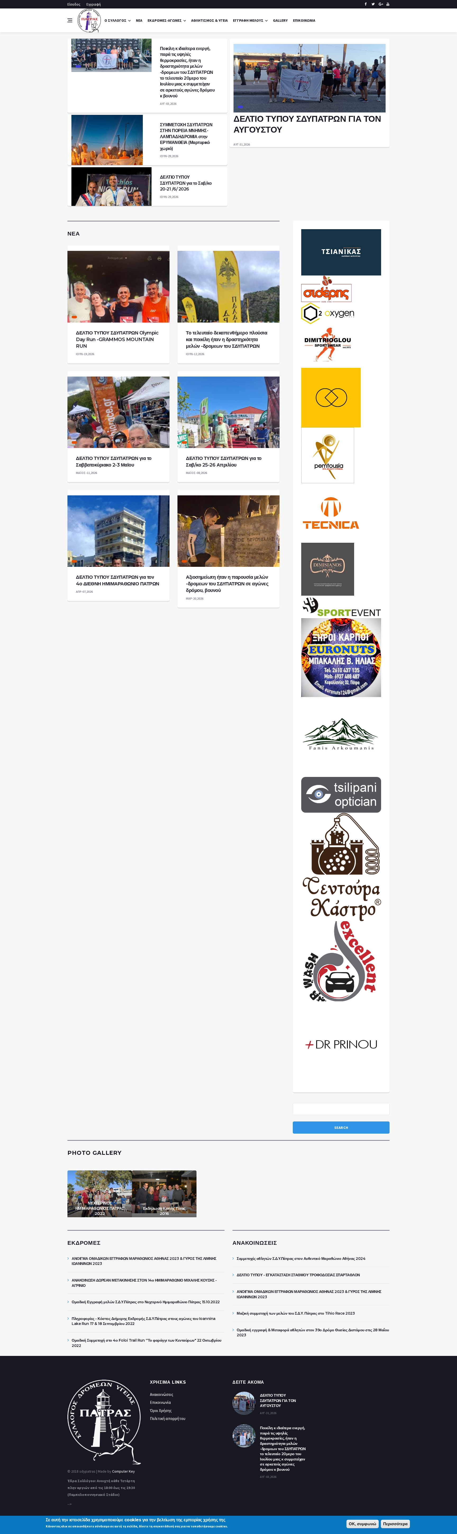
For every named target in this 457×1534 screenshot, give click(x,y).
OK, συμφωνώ (362, 1524)
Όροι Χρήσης (161, 1410)
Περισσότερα (395, 1524)
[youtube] (388, 4)
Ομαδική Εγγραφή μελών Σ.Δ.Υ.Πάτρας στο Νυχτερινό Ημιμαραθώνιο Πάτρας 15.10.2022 (146, 1302)
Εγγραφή (93, 4)
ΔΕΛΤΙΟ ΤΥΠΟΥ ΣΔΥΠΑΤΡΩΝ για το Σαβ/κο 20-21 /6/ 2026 (186, 183)
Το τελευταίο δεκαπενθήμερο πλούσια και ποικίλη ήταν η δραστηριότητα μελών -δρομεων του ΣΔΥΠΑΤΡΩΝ (226, 339)
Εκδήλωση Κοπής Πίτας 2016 (164, 1211)
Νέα (139, 20)
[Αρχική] (89, 19)
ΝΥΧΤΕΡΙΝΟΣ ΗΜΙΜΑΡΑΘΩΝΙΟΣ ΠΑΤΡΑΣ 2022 (99, 1208)
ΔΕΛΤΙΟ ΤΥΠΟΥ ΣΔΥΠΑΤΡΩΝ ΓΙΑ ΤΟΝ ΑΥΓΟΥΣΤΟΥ (278, 1400)
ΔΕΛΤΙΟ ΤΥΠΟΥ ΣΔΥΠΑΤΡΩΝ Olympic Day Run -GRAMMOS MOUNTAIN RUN (117, 339)
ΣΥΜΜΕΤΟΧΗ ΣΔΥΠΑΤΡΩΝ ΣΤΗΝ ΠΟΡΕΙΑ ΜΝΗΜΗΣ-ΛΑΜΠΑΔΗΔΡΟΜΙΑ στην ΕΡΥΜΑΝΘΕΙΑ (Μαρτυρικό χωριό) (186, 136)
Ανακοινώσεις (161, 1394)
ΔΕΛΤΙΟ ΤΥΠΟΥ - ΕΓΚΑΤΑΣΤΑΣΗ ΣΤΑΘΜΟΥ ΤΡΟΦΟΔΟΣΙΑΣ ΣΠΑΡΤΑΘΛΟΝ (298, 1275)
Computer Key (123, 1471)
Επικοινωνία (304, 20)
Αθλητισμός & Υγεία (209, 20)
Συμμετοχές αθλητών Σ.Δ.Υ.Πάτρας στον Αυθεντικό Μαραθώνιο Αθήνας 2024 (301, 1258)
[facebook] (365, 4)
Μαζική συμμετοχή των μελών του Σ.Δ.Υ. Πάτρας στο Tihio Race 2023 (296, 1313)
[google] (380, 4)
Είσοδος (73, 4)
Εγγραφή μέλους (248, 20)
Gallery (280, 20)
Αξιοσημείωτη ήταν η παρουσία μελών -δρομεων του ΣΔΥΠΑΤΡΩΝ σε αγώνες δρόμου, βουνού (227, 583)
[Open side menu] (69, 20)
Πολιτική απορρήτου (167, 1418)
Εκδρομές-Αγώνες (165, 20)
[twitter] (373, 4)
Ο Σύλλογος (115, 20)
